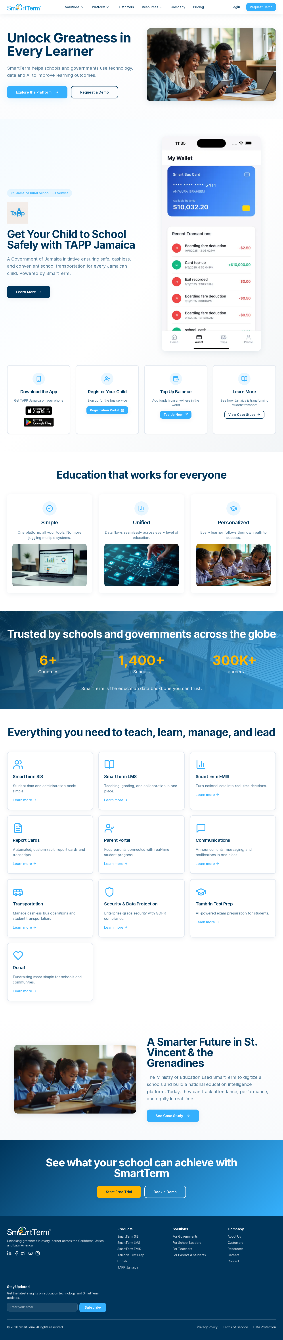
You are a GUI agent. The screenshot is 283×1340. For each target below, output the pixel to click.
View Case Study (241, 414)
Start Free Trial (119, 1192)
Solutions (72, 7)
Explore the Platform (34, 92)
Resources (150, 7)
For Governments (185, 1236)
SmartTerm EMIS (129, 1249)
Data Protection (264, 1327)
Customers (125, 7)
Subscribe (93, 1307)
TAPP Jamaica (127, 1267)
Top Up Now (173, 414)
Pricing (198, 7)
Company (178, 7)
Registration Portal (104, 410)
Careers (233, 1255)
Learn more (22, 800)
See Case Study (169, 1116)
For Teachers (182, 1249)
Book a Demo (165, 1192)
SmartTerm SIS (128, 1236)
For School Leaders (187, 1242)
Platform (98, 7)
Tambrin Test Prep (130, 1255)
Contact (233, 1261)
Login (235, 7)
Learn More (26, 292)
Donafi (122, 1261)
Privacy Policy (207, 1327)
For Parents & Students (189, 1255)
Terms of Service (235, 1327)
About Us (234, 1236)
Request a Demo (94, 92)
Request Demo (261, 7)
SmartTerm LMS (128, 1242)
